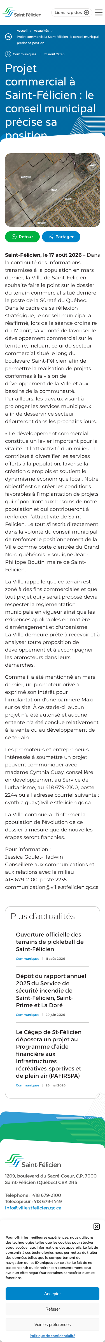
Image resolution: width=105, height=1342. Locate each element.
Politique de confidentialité (52, 1336)
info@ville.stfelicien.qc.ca (33, 1208)
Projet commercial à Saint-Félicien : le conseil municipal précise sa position (58, 40)
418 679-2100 (46, 1195)
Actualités (41, 31)
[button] (96, 1226)
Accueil (22, 31)
